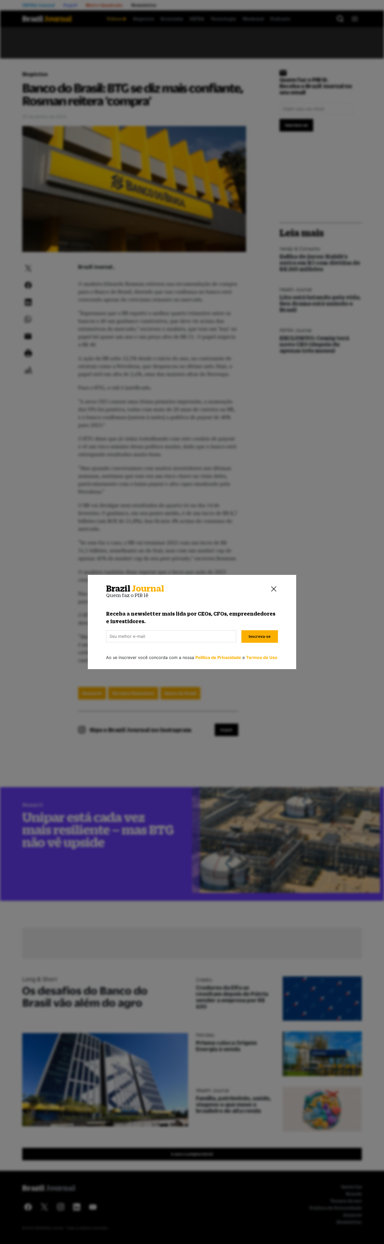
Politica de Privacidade (218, 657)
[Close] (274, 588)
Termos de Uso (261, 657)
